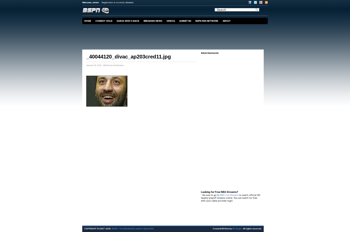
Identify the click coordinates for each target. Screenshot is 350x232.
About (226, 20)
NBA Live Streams (229, 195)
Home (87, 20)
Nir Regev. (237, 228)
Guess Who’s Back (128, 20)
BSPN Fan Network (206, 20)
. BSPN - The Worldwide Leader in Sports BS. (132, 228)
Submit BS (185, 20)
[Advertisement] (176, 35)
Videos (170, 20)
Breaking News (153, 20)
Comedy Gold (103, 20)
